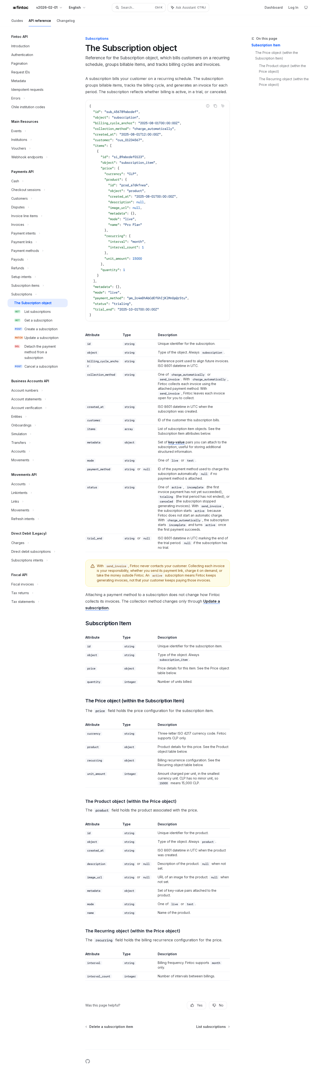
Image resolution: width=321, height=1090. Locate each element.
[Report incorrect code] (208, 106)
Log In (293, 7)
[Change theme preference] (306, 7)
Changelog (66, 21)
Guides (17, 21)
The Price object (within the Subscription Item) (277, 55)
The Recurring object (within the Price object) (284, 82)
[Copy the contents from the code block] (215, 106)
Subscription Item (265, 45)
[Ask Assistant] (223, 106)
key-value (176, 442)
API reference (40, 21)
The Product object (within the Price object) (283, 68)
